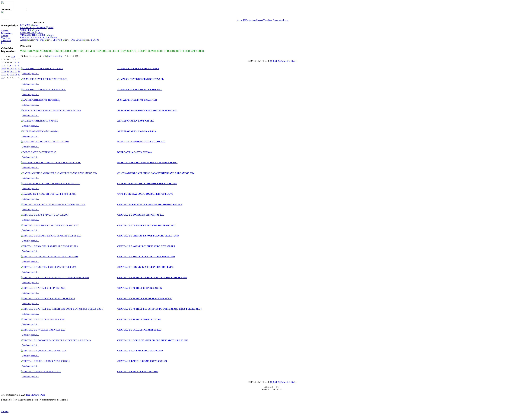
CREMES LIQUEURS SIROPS (35, 37)
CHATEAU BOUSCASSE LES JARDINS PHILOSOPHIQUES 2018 (149, 204)
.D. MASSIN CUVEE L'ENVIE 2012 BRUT (138, 68)
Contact (259, 20)
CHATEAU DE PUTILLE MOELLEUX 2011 (139, 319)
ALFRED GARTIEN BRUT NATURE (135, 121)
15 (16, 68)
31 (2, 77)
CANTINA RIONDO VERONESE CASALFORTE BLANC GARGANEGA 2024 (155, 173)
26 (8, 74)
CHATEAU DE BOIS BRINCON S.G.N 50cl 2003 (140, 215)
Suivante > (285, 61)
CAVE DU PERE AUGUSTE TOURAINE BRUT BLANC (145, 194)
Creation (4, 411)
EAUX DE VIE (27, 32)
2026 (13, 56)
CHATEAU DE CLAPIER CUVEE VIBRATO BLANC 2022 (146, 225)
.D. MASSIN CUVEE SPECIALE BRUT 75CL (139, 89)
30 (19, 74)
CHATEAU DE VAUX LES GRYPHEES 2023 (139, 330)
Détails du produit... (30, 73)
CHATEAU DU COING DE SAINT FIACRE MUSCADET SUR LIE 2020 (152, 340)
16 (19, 68)
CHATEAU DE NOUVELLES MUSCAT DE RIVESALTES (146, 246)
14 (13, 68)
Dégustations (250, 20)
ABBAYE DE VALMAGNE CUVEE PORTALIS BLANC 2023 (147, 110)
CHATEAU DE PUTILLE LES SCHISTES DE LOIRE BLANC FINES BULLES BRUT (159, 309)
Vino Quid (267, 20)
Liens (285, 20)
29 (16, 74)
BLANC (95, 40)
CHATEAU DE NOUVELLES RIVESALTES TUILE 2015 (145, 267)
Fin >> (294, 61)
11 (5, 68)
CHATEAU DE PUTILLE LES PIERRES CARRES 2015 (144, 298)
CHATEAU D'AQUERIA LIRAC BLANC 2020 (140, 351)
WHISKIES (26, 30)
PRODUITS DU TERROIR (33, 27)
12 (8, 68)
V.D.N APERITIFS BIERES (33, 35)
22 (16, 71)
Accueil (240, 20)
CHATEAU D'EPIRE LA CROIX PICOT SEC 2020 (142, 361)
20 (11, 71)
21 (13, 71)
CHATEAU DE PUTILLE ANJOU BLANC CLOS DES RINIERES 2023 (152, 277)
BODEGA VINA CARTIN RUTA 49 (134, 152)
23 (19, 71)
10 (2, 68)
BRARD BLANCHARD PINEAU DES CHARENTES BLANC (147, 162)
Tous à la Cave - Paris (35, 395)
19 (8, 71)
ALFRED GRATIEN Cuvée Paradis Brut (136, 131)
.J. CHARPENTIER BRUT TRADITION (137, 100)
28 (13, 74)
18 (5, 71)
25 (5, 74)
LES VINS (25, 25)
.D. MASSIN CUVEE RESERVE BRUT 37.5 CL (140, 79)
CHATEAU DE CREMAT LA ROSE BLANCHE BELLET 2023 (148, 236)
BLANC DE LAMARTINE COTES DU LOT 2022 (141, 142)
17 (2, 71)
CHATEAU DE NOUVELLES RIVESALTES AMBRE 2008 (146, 256)
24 (2, 74)
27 (11, 74)
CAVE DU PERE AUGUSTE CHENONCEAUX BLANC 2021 (147, 183)
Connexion (278, 20)
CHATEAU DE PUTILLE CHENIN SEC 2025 (139, 288)
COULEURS (77, 40)
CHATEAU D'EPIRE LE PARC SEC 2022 (137, 371)
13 (11, 68)
